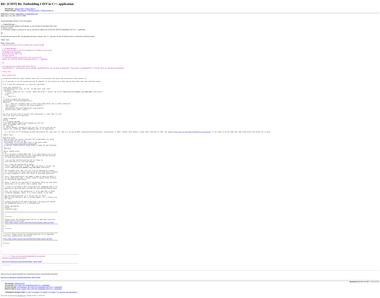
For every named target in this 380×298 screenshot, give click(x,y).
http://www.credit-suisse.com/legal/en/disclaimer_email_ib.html (29, 222)
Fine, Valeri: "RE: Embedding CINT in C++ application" (32, 285)
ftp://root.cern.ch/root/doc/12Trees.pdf (21, 143)
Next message (22, 10)
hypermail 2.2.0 (21, 295)
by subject (44, 292)
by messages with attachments (67, 292)
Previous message (34, 10)
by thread (36, 292)
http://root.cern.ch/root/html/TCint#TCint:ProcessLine (190, 132)
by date (28, 292)
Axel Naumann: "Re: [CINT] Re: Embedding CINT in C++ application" (39, 287)
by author (53, 292)
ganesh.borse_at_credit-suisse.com (26, 14)
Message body (19, 9)
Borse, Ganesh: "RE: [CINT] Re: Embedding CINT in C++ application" (39, 289)
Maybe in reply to (47, 10)
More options (30, 9)
